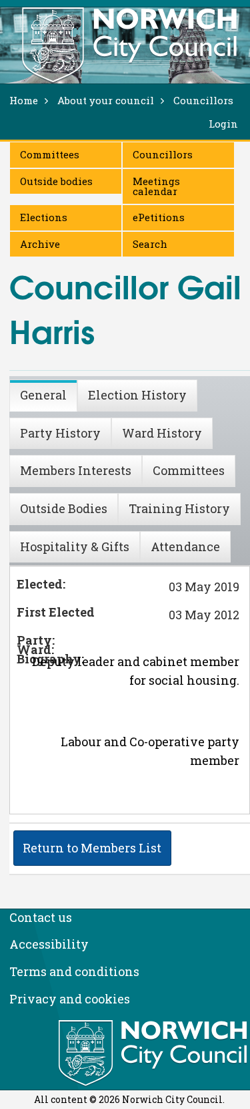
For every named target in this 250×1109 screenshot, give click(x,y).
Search (150, 244)
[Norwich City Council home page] (129, 45)
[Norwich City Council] (154, 1053)
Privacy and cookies (69, 999)
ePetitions (159, 217)
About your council (105, 100)
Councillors (163, 154)
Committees (49, 154)
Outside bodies (56, 181)
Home (23, 100)
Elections (43, 217)
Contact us (40, 917)
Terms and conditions (74, 971)
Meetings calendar (156, 186)
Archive (40, 244)
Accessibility (49, 944)
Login (223, 123)
